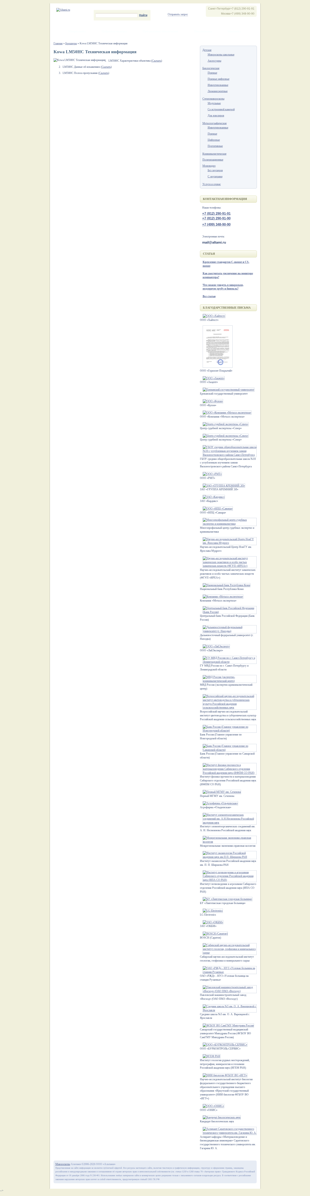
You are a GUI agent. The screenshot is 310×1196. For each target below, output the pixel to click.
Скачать (156, 60)
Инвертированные (218, 85)
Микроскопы (77, 31)
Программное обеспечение (160, 31)
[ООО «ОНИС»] (212, 1106)
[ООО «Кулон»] (211, 401)
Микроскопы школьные (221, 54)
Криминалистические (214, 153)
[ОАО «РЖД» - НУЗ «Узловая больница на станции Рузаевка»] (228, 972)
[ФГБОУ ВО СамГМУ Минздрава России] (227, 1025)
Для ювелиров (216, 115)
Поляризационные (212, 159)
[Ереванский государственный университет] (227, 389)
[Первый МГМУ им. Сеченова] (220, 791)
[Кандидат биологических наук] (220, 1117)
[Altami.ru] (63, 9)
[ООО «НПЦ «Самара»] (216, 508)
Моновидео (209, 165)
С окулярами (215, 176)
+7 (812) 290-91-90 (216, 218)
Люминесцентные (218, 91)
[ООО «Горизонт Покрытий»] (216, 366)
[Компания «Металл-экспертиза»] (221, 596)
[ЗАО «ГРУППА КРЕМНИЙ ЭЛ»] (222, 485)
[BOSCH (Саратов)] (214, 933)
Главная (58, 43)
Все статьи (209, 296)
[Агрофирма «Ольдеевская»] (219, 803)
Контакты (234, 31)
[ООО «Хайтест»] (212, 315)
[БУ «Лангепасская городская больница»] (226, 899)
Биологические (210, 68)
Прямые (212, 72)
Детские (207, 50)
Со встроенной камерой (221, 109)
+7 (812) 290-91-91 (216, 213)
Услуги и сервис (211, 184)
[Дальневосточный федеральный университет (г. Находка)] (228, 631)
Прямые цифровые (218, 79)
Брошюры (71, 43)
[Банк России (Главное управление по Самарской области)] (228, 749)
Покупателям (203, 31)
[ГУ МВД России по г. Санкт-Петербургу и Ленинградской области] (228, 661)
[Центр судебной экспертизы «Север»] (224, 424)
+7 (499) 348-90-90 (216, 224)
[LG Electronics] (211, 910)
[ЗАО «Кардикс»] (212, 497)
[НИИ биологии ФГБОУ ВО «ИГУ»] (223, 1075)
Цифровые (214, 139)
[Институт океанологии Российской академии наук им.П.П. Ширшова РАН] (228, 857)
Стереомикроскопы (213, 98)
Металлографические (214, 123)
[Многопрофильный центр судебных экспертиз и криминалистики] (228, 523)
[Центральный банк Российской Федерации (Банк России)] (228, 612)
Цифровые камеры (114, 31)
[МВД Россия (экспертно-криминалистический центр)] (228, 680)
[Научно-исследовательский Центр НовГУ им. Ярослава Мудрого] (228, 542)
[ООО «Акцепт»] (212, 378)
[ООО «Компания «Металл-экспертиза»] (225, 412)
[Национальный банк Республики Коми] (225, 585)
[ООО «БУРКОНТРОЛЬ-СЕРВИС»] (223, 1044)
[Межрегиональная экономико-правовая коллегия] (228, 841)
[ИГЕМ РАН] (210, 1056)
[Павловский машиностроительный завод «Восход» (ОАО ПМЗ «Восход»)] (228, 991)
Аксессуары (214, 60)
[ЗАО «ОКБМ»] (211, 922)
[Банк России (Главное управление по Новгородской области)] (228, 730)
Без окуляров (215, 170)
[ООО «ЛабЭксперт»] (215, 646)
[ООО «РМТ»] (211, 474)
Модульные (214, 103)
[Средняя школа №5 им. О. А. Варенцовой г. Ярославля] (228, 1010)
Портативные (215, 146)
